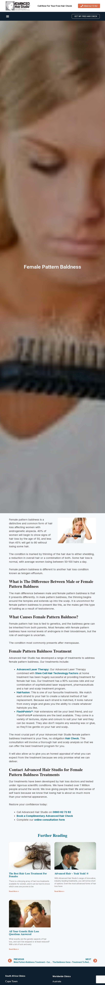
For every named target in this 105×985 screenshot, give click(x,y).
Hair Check (72, 738)
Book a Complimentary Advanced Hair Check (45, 815)
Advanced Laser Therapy (33, 669)
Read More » (14, 891)
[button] (7, 16)
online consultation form (49, 819)
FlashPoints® (25, 711)
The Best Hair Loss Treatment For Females (28, 875)
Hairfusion (23, 692)
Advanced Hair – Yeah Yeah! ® (71, 873)
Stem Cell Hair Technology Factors (56, 673)
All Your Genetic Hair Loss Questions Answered (24, 932)
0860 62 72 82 (62, 812)
